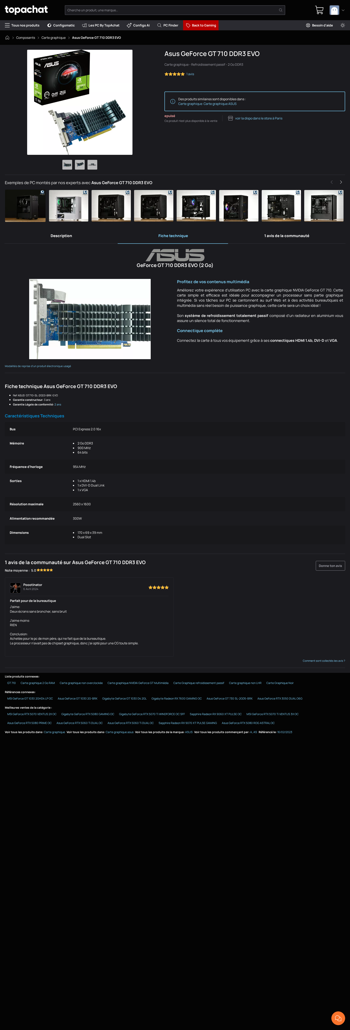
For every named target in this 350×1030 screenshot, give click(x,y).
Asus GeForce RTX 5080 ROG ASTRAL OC (248, 723)
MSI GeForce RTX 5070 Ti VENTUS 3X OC (272, 714)
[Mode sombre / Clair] (343, 25)
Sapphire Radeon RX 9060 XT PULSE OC (216, 714)
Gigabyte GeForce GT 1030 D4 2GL (124, 698)
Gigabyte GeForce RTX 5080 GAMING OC (87, 714)
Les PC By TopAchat (104, 25)
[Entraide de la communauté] (338, 1018)
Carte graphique (54, 37)
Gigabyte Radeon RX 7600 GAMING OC (177, 698)
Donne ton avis (330, 566)
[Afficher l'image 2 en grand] (80, 165)
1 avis (190, 74)
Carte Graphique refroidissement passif (198, 683)
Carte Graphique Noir (280, 683)
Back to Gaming (204, 25)
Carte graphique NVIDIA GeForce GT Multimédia (138, 683)
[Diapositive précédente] (332, 182)
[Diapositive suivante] (341, 182)
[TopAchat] (26, 10)
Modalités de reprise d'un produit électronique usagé (38, 366)
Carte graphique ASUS (220, 103)
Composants (25, 37)
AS (255, 732)
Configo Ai (141, 25)
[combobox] (337, 10)
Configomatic (64, 25)
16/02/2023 (284, 732)
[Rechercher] (280, 10)
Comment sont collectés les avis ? (324, 661)
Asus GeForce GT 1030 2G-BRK (77, 698)
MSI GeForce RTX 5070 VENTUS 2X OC (32, 714)
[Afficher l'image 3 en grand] (92, 165)
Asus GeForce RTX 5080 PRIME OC (29, 723)
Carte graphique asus (119, 732)
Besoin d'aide (322, 25)
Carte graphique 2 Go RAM (38, 683)
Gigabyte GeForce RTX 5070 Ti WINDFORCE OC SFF (152, 714)
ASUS (189, 732)
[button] (26, 206)
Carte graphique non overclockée (81, 683)
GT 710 (11, 683)
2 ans (57, 404)
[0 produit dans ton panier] (319, 10)
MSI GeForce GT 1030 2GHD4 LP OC (30, 698)
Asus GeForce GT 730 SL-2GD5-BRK (230, 698)
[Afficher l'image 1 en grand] (67, 165)
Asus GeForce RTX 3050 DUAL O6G (279, 698)
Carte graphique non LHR (245, 683)
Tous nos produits (25, 25)
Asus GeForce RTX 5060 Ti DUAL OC (80, 723)
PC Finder (170, 25)
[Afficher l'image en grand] (79, 102)
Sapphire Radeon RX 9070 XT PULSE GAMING (188, 723)
